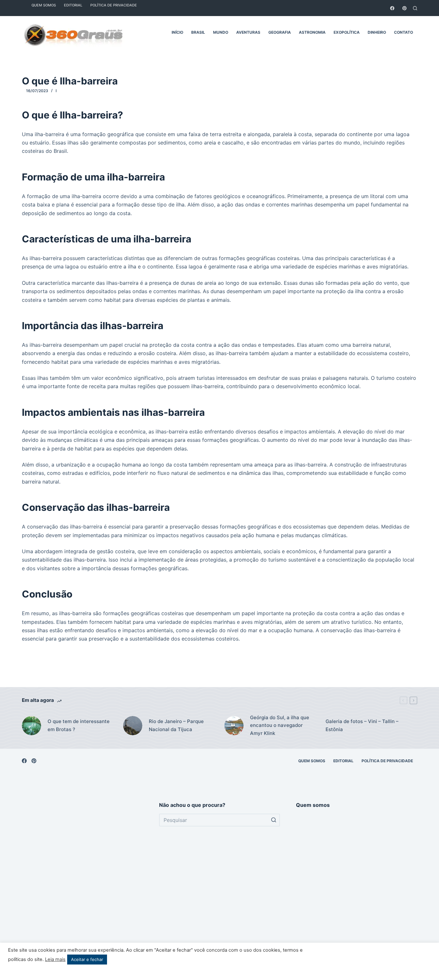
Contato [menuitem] (403, 32)
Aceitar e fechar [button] (87, 959)
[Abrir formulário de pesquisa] (415, 8)
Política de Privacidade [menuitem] (387, 760)
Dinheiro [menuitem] (377, 32)
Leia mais (55, 959)
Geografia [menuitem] (279, 32)
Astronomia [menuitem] (312, 32)
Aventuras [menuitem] (248, 32)
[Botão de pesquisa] (273, 820)
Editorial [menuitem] (343, 760)
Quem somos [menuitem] (311, 760)
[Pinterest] (404, 8)
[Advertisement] (82, 879)
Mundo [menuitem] (220, 32)
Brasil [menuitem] (198, 32)
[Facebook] (392, 8)
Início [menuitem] (177, 32)
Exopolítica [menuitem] (347, 32)
